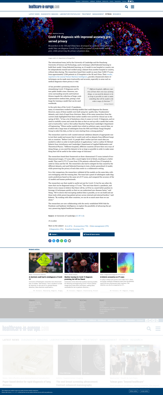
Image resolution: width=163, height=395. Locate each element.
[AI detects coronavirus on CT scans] (117, 263)
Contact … (54, 234)
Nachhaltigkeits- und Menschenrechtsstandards (114, 308)
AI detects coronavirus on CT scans (112, 277)
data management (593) (100, 226)
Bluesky (82, 306)
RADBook (98, 1)
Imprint (102, 313)
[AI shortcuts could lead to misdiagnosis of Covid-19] (46, 263)
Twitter (82, 304)
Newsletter (118, 1)
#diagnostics (54, 290)
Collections (58, 302)
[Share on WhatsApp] (61, 240)
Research (117, 14)
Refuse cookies (133, 391)
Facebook (83, 302)
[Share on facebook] (49, 240)
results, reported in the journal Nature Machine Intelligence (80, 75)
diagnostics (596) (57, 229)
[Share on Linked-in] (57, 240)
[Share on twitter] (53, 240)
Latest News (34, 14)
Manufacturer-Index (61, 308)
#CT (120, 290)
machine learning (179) (75, 229)
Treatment (86, 14)
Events (111, 1)
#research (95, 290)
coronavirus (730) (81, 226)
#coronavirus (39, 290)
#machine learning (87, 290)
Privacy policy (104, 311)
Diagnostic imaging (49, 14)
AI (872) (69, 226)
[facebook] (128, 1)
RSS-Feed (83, 309)
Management (98, 14)
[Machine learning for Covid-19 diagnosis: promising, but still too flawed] (81, 263)
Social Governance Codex (107, 309)
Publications (85, 1)
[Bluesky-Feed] (131, 1)
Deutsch (78, 1)
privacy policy (14, 392)
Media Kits (105, 1)
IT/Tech (108, 14)
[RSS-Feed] (133, 1)
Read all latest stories (92, 234)
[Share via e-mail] (69, 240)
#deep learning (46, 290)
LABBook (92, 1)
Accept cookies (144, 391)
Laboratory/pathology (70, 14)
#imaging (60, 290)
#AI (34, 290)
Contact (124, 1)
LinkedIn (82, 308)
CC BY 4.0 (80, 216)
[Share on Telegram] (65, 240)
